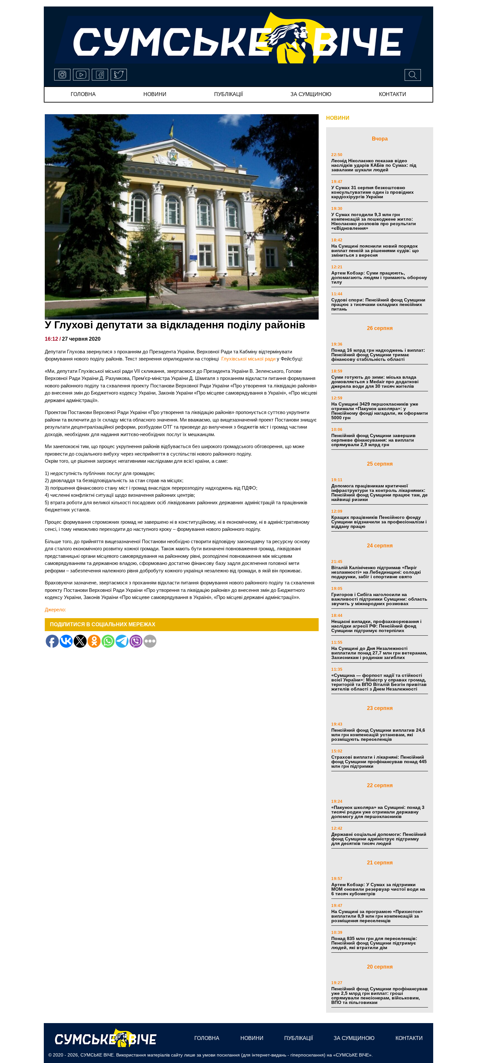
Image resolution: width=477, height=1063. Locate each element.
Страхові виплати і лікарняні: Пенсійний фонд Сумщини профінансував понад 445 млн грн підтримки (379, 761)
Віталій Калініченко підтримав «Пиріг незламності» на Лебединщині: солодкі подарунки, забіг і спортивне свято (376, 572)
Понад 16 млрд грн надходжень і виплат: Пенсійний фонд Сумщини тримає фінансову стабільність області (378, 355)
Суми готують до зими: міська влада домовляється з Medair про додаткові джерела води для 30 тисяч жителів (375, 381)
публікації (228, 94)
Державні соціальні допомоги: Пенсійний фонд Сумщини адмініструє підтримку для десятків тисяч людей (378, 839)
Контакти (392, 94)
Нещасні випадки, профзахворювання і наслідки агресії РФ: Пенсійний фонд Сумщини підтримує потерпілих (376, 626)
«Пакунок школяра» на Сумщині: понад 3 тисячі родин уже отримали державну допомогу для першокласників (377, 812)
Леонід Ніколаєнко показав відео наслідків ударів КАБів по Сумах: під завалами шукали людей (373, 165)
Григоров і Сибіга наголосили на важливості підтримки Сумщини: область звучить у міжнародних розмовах (379, 599)
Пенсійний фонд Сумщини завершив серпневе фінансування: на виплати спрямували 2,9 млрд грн (373, 440)
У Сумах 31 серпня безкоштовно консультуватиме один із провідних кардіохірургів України (372, 192)
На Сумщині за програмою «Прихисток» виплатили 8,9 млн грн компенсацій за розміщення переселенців (377, 916)
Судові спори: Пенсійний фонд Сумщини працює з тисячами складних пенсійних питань (378, 304)
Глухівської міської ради (248, 358)
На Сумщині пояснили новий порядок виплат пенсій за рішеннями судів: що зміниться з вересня (375, 250)
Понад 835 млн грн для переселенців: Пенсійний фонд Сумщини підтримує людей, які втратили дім (374, 943)
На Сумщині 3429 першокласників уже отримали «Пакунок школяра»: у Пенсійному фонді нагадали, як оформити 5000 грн (379, 410)
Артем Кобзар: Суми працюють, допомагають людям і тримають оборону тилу (379, 277)
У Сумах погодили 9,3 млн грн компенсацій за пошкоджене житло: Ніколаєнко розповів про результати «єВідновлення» (373, 221)
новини (154, 94)
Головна (83, 94)
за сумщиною (310, 94)
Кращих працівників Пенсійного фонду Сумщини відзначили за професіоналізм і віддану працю (379, 522)
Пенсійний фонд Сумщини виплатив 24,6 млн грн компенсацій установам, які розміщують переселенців (378, 734)
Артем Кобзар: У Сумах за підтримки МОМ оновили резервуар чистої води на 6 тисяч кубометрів (378, 889)
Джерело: (55, 609)
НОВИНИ (337, 118)
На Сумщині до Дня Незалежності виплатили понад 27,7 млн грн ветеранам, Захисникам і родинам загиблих (379, 653)
